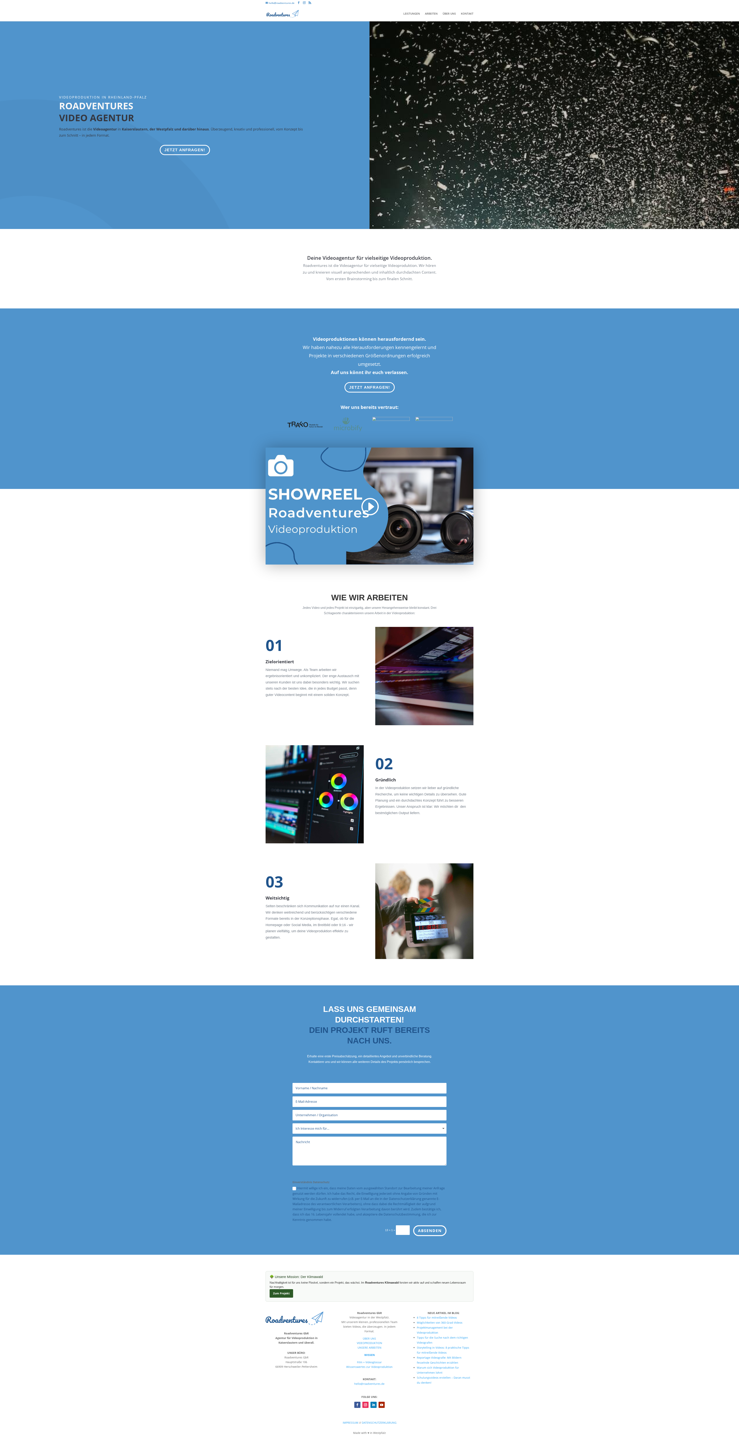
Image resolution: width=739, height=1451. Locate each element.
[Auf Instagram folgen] (365, 1405)
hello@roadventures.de (369, 1384)
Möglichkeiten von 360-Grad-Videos (439, 1322)
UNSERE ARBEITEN (369, 1347)
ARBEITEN (431, 13)
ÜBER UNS (449, 13)
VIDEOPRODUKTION (369, 1343)
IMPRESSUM (350, 1422)
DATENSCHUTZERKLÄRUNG (379, 1422)
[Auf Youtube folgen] (382, 1405)
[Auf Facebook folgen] (357, 1405)
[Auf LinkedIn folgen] (373, 1405)
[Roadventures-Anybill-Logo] (434, 420)
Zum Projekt (281, 1293)
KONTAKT (467, 13)
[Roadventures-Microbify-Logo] (348, 431)
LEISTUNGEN (411, 13)
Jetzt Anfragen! (184, 150)
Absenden (430, 1230)
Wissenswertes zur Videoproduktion (369, 1367)
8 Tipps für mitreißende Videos (437, 1317)
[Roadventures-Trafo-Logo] (305, 431)
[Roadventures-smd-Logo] (391, 420)
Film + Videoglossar (369, 1362)
